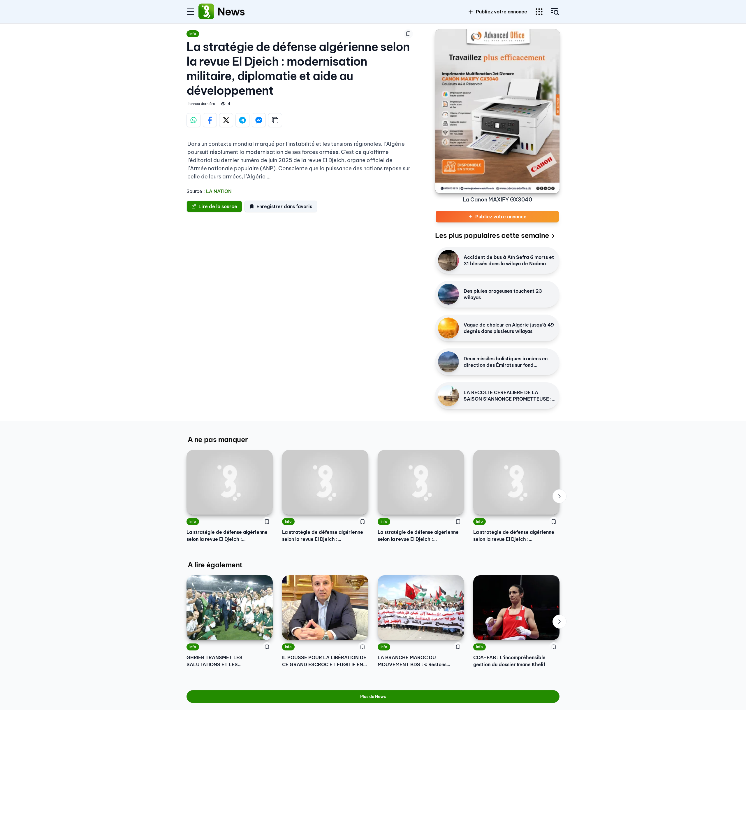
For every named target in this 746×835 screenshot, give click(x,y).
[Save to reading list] (408, 33)
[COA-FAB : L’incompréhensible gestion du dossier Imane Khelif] (516, 607)
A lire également (215, 564)
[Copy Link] (275, 120)
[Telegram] (242, 120)
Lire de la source (217, 206)
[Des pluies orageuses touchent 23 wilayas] (448, 294)
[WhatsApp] (193, 120)
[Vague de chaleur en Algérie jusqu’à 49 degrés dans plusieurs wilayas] (448, 327)
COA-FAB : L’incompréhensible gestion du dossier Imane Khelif (509, 661)
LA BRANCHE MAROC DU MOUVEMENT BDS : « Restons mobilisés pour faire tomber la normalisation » (412, 661)
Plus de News (373, 696)
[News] (206, 11)
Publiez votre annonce (501, 12)
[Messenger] (259, 120)
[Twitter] (226, 120)
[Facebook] (210, 120)
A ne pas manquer (218, 439)
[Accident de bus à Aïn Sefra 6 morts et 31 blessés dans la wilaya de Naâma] (448, 260)
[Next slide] (559, 496)
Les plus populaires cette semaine (492, 235)
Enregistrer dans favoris (284, 206)
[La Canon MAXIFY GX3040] (497, 111)
